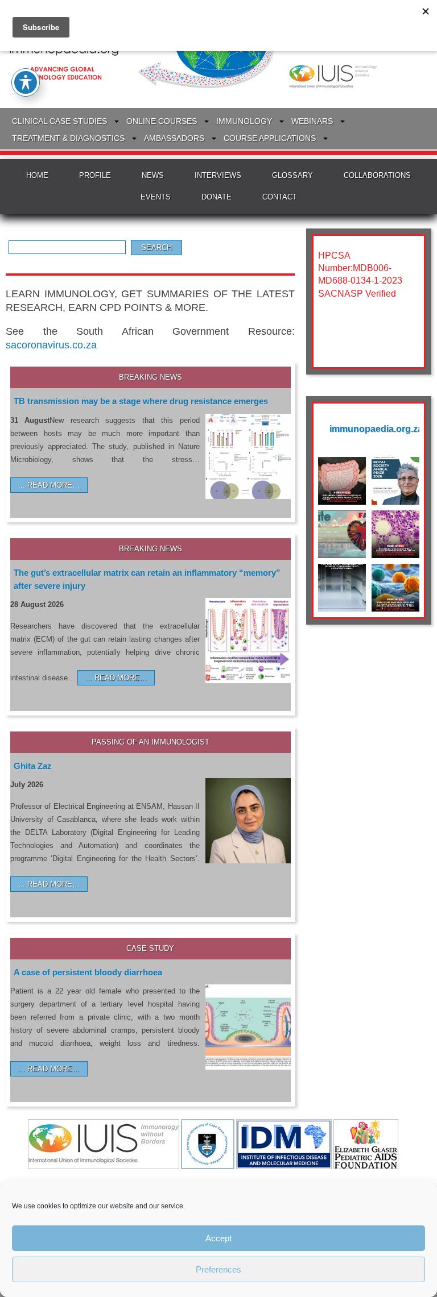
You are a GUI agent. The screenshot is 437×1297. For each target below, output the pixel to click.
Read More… (53, 485)
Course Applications (270, 138)
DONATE (216, 197)
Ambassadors (174, 138)
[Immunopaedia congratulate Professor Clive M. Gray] (395, 481)
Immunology (244, 121)
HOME (37, 175)
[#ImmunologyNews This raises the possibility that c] (395, 534)
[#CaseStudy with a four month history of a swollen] (342, 588)
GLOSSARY (292, 175)
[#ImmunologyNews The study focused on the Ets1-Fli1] (395, 588)
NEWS (153, 175)
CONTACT (279, 197)
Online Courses (161, 121)
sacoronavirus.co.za (51, 345)
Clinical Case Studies (59, 121)
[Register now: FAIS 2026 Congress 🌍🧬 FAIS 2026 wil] (342, 534)
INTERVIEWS (218, 175)
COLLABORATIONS (377, 175)
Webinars (312, 121)
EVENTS (156, 197)
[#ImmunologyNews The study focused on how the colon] (342, 481)
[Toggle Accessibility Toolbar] (25, 82)
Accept (218, 1238)
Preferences (218, 1269)
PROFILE (95, 175)
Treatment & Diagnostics (68, 138)
